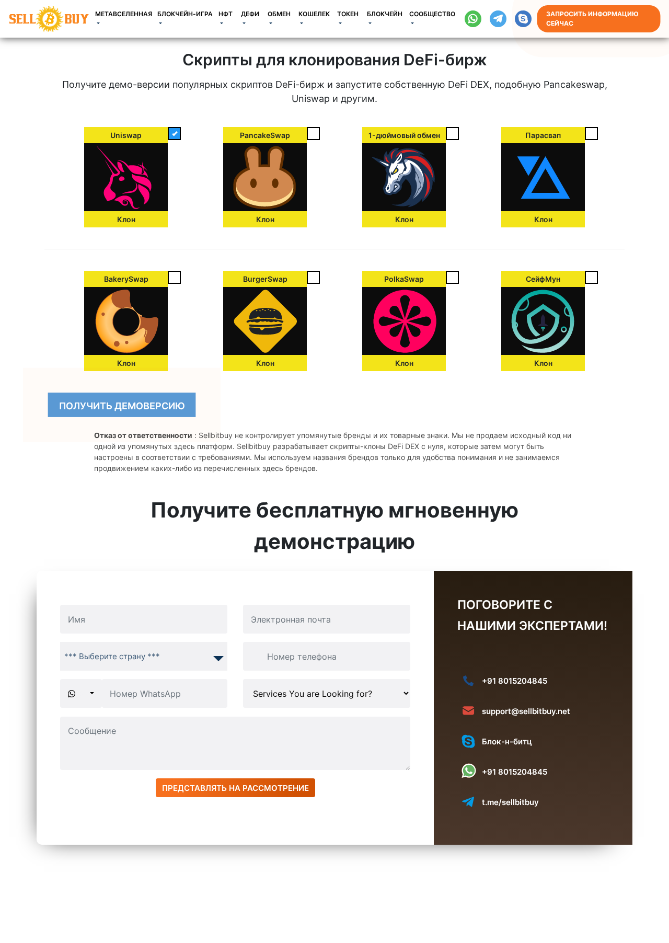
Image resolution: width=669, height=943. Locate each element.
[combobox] (143, 656)
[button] (126, 18)
